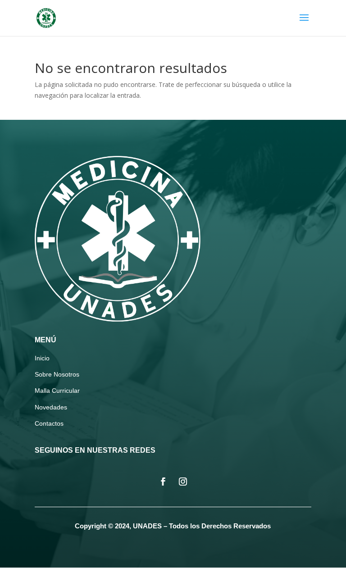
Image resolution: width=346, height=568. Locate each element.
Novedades (51, 407)
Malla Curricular (57, 390)
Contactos (49, 423)
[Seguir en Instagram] (183, 481)
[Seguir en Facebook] (163, 481)
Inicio (42, 358)
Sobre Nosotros (57, 374)
